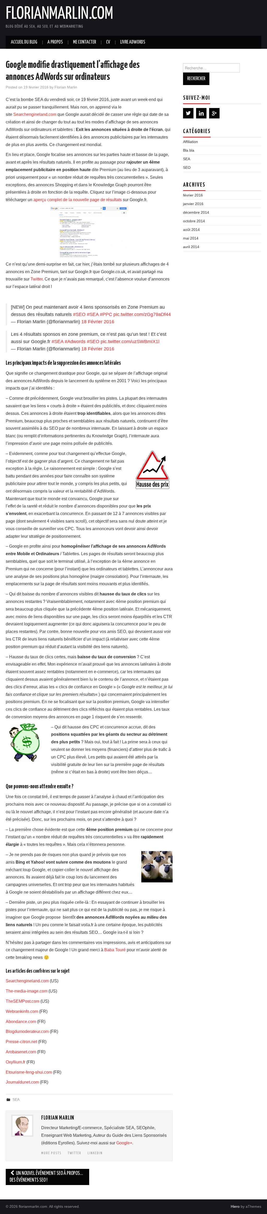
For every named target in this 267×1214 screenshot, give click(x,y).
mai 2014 (190, 238)
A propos (55, 42)
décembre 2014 (196, 212)
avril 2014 (191, 247)
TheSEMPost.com (22, 1001)
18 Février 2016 (97, 321)
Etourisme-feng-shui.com (29, 1072)
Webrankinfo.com (22, 1011)
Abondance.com (21, 1021)
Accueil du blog (24, 42)
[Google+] (214, 113)
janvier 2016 (193, 204)
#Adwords (75, 341)
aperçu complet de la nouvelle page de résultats (77, 200)
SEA (16, 1099)
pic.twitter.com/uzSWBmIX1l (130, 341)
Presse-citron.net (21, 1041)
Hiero (235, 1206)
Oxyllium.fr (15, 1062)
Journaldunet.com (22, 1082)
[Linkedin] (201, 113)
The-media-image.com (26, 991)
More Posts (51, 1153)
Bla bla (188, 150)
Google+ (124, 1143)
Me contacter (84, 42)
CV (108, 42)
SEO (187, 167)
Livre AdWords (132, 42)
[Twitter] (188, 113)
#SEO (79, 314)
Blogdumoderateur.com (27, 1031)
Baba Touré (115, 950)
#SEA (93, 314)
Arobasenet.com (21, 1052)
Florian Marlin (65, 87)
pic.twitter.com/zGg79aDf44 (142, 314)
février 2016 (193, 195)
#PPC (106, 314)
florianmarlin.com (59, 14)
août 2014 (191, 230)
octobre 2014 (194, 221)
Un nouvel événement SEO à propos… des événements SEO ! (46, 1177)
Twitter (37, 279)
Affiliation (190, 142)
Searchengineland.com (34, 114)
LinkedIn (95, 1153)
